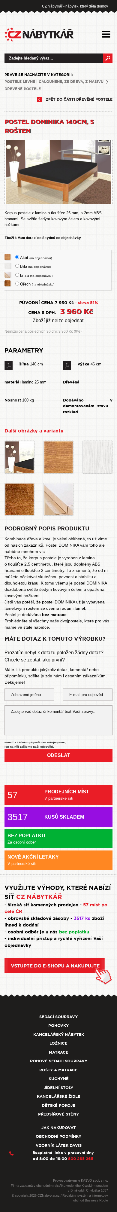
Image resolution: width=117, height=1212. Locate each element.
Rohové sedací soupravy (58, 1061)
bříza (36, 275)
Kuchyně (59, 1078)
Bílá (35, 266)
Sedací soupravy (58, 1016)
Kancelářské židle (58, 1096)
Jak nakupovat (58, 1127)
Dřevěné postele (22, 89)
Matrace (58, 1052)
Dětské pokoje (58, 1105)
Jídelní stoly (58, 1087)
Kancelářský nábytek (58, 1034)
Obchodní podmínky (58, 1136)
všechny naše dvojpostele (57, 620)
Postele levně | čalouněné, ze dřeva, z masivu (54, 81)
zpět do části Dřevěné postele (79, 99)
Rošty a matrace (58, 1070)
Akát (36, 257)
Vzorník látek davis (59, 1145)
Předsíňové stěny (58, 1114)
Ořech (37, 284)
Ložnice (59, 1043)
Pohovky (58, 1025)
